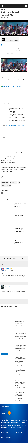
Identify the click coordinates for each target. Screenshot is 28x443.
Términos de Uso (18, 432)
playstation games (5, 182)
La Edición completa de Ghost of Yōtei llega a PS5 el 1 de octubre (20, 370)
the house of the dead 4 (6, 185)
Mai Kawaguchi (9, 38)
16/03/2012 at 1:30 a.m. (9, 270)
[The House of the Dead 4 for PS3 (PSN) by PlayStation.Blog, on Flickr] (14, 93)
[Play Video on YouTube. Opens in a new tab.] (24, 34)
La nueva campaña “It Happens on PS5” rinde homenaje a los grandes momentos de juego (21, 335)
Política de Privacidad (6, 435)
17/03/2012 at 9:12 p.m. (9, 288)
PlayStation (8, 6)
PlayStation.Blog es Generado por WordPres (7, 438)
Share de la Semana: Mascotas (20, 309)
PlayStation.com (5, 432)
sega (19, 182)
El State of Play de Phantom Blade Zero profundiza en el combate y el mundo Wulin (20, 347)
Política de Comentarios (20, 435)
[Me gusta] (20, 312)
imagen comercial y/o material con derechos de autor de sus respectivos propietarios (13, 425)
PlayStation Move (13, 182)
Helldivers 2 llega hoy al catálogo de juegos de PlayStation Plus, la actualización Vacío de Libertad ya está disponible (21, 395)
